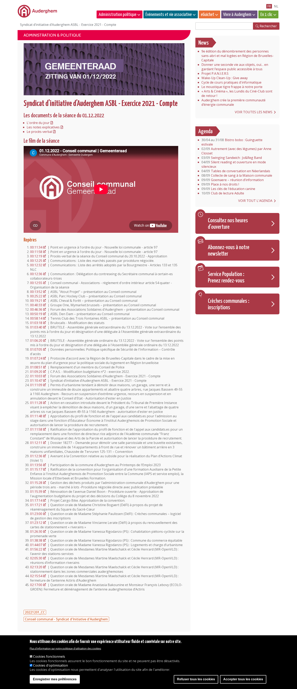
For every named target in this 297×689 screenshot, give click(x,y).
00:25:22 (36, 296)
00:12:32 (36, 265)
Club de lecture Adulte (222, 193)
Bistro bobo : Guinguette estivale (231, 142)
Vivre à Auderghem (237, 14)
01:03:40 (36, 327)
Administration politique (117, 14)
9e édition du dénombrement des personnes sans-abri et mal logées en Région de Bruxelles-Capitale (237, 55)
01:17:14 (36, 500)
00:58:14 (36, 318)
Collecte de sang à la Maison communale (236, 175)
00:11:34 (36, 247)
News (203, 43)
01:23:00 (36, 514)
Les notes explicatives (43, 127)
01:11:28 (36, 403)
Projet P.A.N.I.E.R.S (215, 73)
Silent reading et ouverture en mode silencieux (233, 164)
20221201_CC (35, 612)
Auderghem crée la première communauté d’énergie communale (233, 102)
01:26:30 (36, 531)
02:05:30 (36, 558)
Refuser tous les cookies (196, 679)
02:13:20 (36, 567)
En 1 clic (266, 14)
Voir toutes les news (253, 112)
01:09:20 (36, 371)
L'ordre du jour (38, 123)
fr (269, 6)
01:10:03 (36, 376)
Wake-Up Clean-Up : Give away (224, 78)
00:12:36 (36, 274)
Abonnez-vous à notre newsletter (228, 251)
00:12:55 (36, 283)
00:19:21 (36, 300)
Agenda (205, 131)
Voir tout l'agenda (255, 200)
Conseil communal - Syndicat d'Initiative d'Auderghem (66, 619)
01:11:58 (36, 429)
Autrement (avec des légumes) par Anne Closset (236, 151)
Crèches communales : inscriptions (228, 304)
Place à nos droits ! (220, 184)
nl (276, 6)
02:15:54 (36, 576)
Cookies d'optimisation (50, 665)
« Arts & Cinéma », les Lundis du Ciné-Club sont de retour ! (236, 93)
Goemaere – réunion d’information (232, 180)
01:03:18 (36, 323)
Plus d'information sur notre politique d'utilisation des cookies (65, 648)
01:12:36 (36, 456)
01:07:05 (36, 349)
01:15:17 (36, 469)
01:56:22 (36, 549)
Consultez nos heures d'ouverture (228, 224)
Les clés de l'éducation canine (228, 189)
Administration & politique (52, 35)
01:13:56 (36, 465)
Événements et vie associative (168, 14)
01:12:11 (36, 442)
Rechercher (268, 26)
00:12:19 (36, 256)
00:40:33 (36, 305)
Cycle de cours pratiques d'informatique (231, 82)
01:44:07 (36, 545)
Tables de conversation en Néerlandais (235, 171)
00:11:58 (36, 252)
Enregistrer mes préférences (55, 679)
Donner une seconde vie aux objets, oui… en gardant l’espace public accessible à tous (234, 66)
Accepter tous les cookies (243, 679)
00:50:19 (36, 314)
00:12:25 (36, 260)
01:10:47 (36, 380)
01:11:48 (36, 416)
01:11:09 (36, 385)
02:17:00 (36, 585)
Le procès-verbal (39, 131)
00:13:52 (36, 291)
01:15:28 (36, 482)
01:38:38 (36, 540)
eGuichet (207, 14)
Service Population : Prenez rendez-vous (226, 278)
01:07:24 (36, 358)
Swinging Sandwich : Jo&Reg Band (231, 157)
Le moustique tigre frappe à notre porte (231, 87)
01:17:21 (36, 505)
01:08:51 (36, 367)
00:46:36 (36, 309)
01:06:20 (36, 340)
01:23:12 (36, 522)
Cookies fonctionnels (49, 656)
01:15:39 (36, 491)
